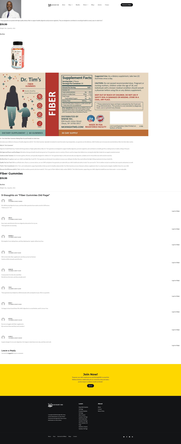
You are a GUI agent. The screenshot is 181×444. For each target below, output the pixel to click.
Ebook (85, 5)
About (63, 5)
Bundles (78, 5)
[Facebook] (126, 436)
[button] (71, 4)
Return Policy (101, 411)
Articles (100, 5)
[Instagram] (129, 436)
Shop (70, 5)
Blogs (92, 5)
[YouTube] (123, 436)
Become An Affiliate (62, 436)
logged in (10, 353)
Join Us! (90, 385)
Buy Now (2, 34)
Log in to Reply (176, 211)
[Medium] (132, 436)
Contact (107, 5)
